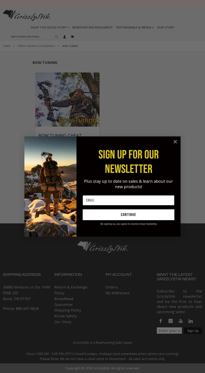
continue (128, 214)
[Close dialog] (175, 141)
